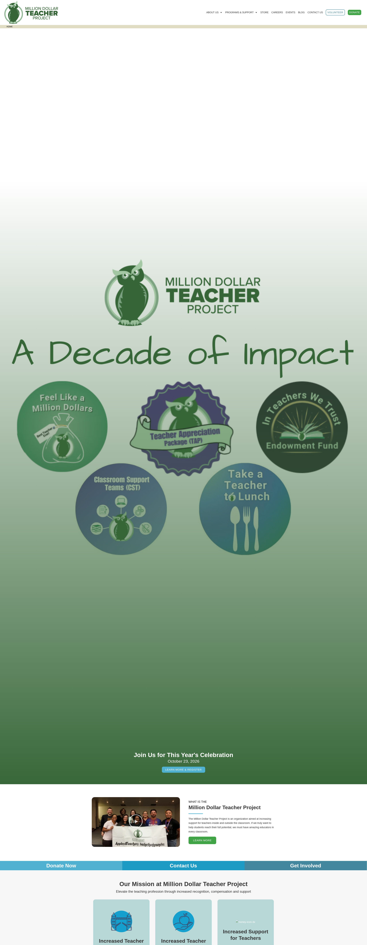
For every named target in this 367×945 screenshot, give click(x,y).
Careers (277, 12)
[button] (136, 822)
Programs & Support (239, 12)
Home (10, 26)
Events (290, 12)
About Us (212, 12)
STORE (264, 12)
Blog (301, 12)
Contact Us (315, 12)
